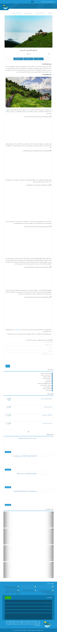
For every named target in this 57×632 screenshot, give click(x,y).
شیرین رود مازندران (48, 406)
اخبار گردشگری (48, 381)
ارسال (8, 366)
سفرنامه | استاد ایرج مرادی (45, 385)
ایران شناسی (48, 390)
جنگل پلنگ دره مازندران (47, 415)
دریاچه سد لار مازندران (47, 423)
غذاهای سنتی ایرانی (47, 386)
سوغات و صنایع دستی (47, 378)
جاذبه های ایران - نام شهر (46, 373)
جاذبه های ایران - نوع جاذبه (46, 374)
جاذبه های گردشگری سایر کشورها (44, 383)
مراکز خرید (49, 380)
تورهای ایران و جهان (47, 376)
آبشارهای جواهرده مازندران (46, 398)
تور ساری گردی (17, 329)
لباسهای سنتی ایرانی (47, 388)
